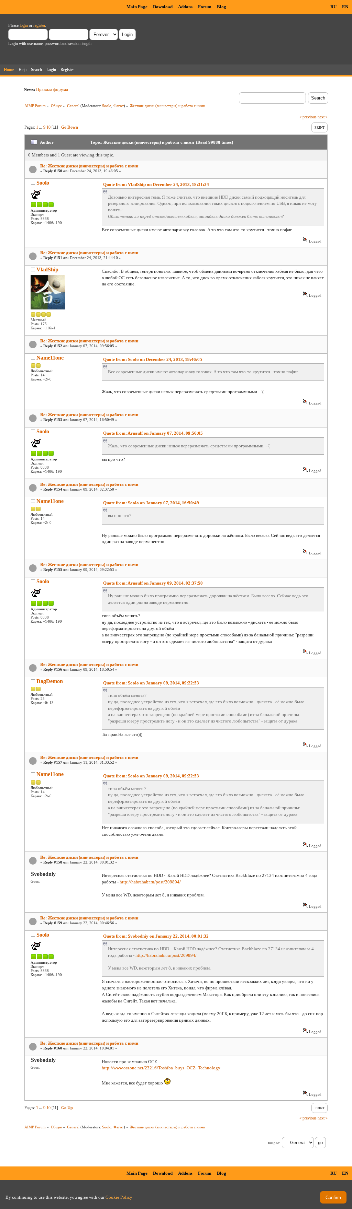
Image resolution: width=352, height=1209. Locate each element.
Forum (204, 6)
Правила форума (52, 89)
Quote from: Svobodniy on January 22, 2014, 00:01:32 (156, 936)
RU (333, 6)
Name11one (50, 358)
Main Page (136, 6)
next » (323, 117)
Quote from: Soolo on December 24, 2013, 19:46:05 (152, 359)
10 (48, 127)
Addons (185, 6)
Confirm (333, 1197)
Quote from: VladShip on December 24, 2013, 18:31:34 (156, 184)
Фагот (118, 106)
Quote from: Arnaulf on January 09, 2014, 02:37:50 (153, 583)
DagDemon (49, 681)
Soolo (106, 106)
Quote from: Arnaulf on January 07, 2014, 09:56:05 (153, 433)
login (24, 25)
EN (345, 6)
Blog (221, 6)
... (41, 127)
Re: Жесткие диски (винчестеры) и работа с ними (89, 165)
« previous (308, 117)
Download (163, 6)
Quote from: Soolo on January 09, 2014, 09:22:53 (151, 682)
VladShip (47, 269)
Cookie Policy (119, 1197)
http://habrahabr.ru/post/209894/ (150, 881)
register (39, 25)
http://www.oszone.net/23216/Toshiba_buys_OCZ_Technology (161, 1067)
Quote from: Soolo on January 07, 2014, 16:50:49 (151, 502)
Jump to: (274, 1143)
